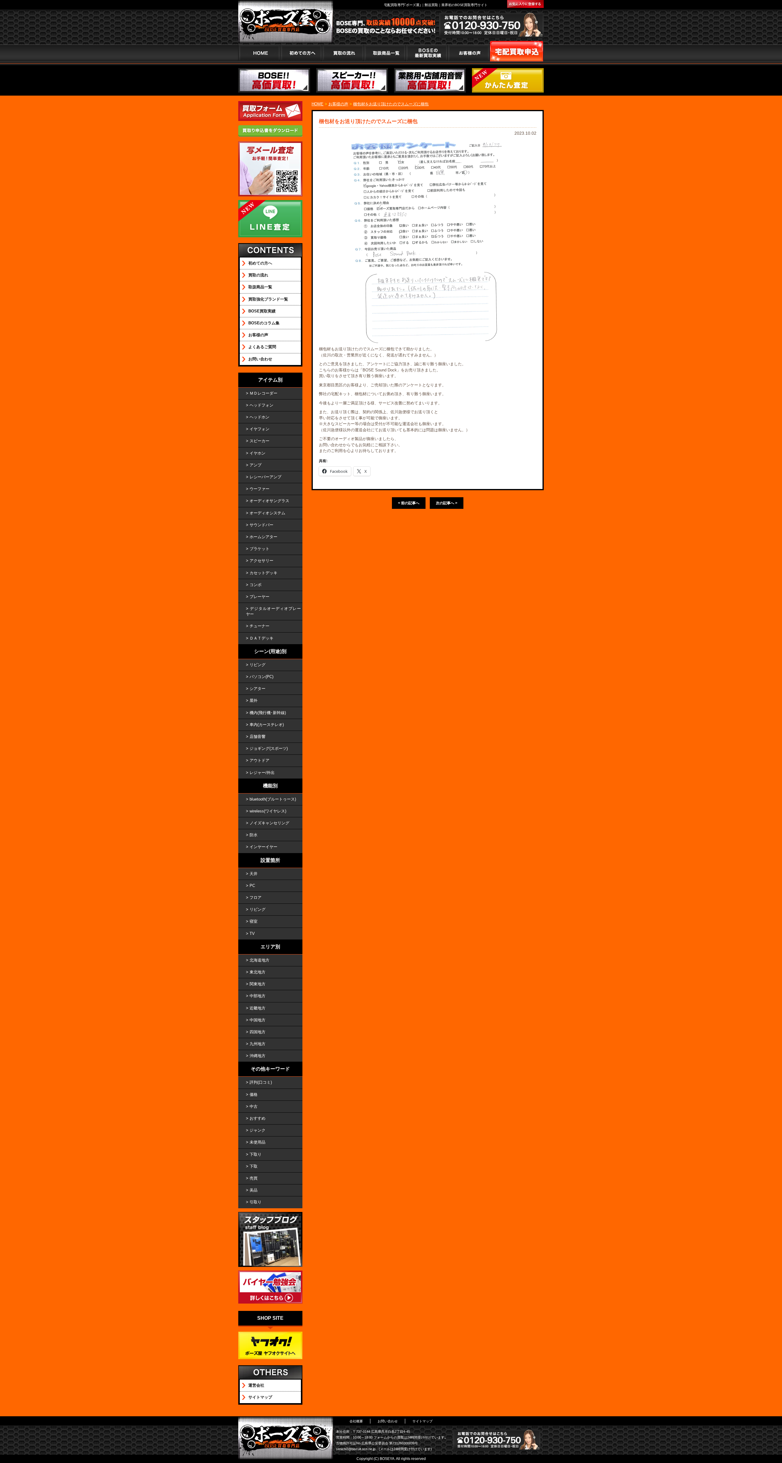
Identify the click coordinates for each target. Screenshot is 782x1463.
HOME (259, 53)
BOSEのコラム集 (264, 323)
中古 (254, 1106)
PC (252, 885)
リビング (257, 664)
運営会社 (256, 1385)
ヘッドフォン (261, 405)
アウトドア (259, 760)
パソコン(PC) (261, 676)
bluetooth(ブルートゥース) (273, 799)
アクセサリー (261, 560)
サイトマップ (260, 1397)
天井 (254, 873)
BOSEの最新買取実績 (427, 53)
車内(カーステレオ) (267, 724)
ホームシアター (263, 536)
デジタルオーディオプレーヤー (273, 611)
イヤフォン (259, 429)
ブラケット (259, 548)
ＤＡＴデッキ (261, 638)
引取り (255, 1202)
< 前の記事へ (408, 503)
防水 (254, 835)
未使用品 (257, 1142)
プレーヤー (259, 596)
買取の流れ (343, 53)
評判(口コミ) (261, 1082)
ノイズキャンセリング (269, 823)
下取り (255, 1154)
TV (252, 933)
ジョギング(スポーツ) (269, 748)
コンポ (255, 584)
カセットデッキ (263, 573)
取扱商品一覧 (260, 287)
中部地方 (257, 996)
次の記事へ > (446, 503)
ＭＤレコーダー (263, 393)
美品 (254, 1190)
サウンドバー (261, 525)
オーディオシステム (267, 513)
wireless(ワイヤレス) (268, 811)
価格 (254, 1094)
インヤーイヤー (263, 847)
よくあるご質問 (262, 347)
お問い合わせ (260, 359)
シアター (257, 688)
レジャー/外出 (262, 772)
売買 (254, 1178)
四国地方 (257, 1032)
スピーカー (259, 441)
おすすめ (257, 1118)
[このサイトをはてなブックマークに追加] (525, 4)
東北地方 (257, 972)
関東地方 (257, 984)
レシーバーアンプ (265, 477)
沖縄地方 (257, 1055)
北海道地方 (259, 960)
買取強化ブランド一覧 (268, 299)
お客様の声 (468, 53)
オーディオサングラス (269, 500)
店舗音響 (257, 736)
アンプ (255, 465)
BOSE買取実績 (262, 311)
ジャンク (257, 1130)
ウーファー (259, 489)
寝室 (254, 921)
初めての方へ (301, 53)
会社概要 (356, 1421)
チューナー (259, 626)
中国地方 (257, 1020)
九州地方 (257, 1044)
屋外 (254, 700)
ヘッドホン (259, 417)
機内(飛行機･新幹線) (268, 712)
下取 (254, 1166)
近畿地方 (257, 1008)
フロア (255, 897)
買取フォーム (516, 53)
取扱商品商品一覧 (385, 53)
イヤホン (257, 453)
